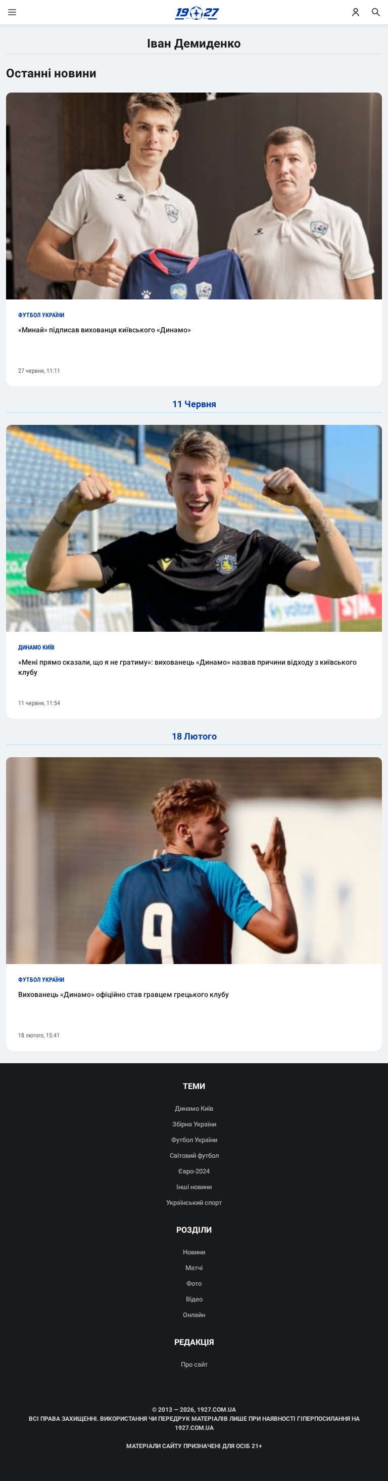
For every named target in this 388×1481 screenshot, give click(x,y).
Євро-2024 (194, 1171)
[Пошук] (376, 12)
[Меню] (22, 12)
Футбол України (194, 1140)
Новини (194, 1252)
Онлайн (194, 1315)
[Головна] (194, 12)
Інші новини (194, 1187)
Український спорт (194, 1202)
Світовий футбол (194, 1155)
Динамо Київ (194, 1108)
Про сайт (194, 1364)
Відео (194, 1299)
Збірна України (194, 1124)
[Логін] (356, 12)
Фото (194, 1283)
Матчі (194, 1268)
